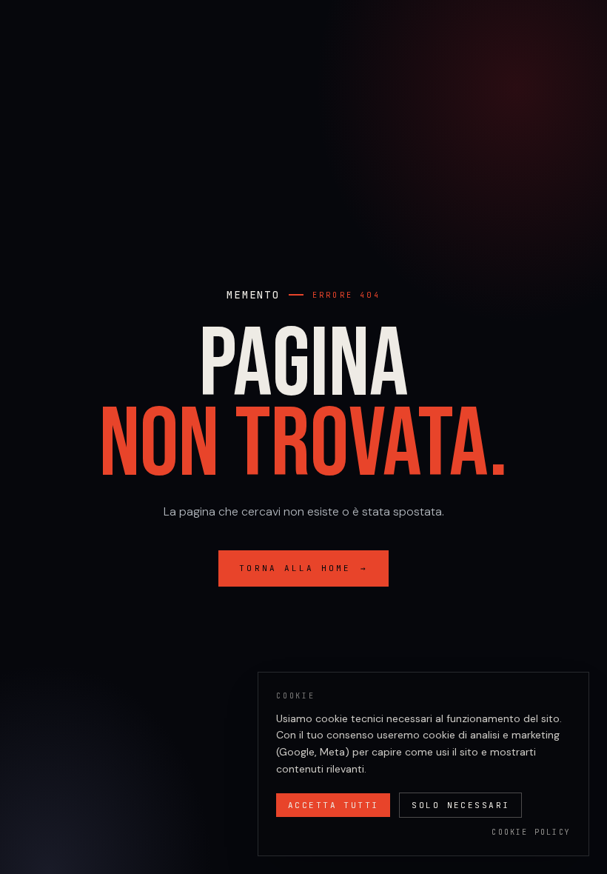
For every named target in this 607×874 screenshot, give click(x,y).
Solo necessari (460, 805)
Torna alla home (303, 568)
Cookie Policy (531, 832)
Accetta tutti (333, 805)
